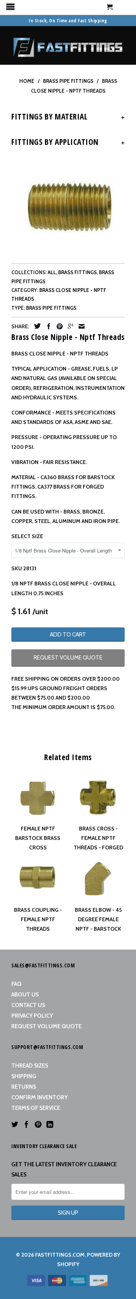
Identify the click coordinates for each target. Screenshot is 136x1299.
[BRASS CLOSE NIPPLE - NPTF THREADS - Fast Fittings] (68, 205)
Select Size (27, 536)
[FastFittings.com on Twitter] (14, 1124)
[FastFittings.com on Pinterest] (38, 1124)
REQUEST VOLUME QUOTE (68, 657)
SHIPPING (23, 1076)
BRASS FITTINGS (77, 272)
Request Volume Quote (46, 1026)
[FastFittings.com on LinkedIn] (49, 1124)
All (52, 272)
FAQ (16, 984)
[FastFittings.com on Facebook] (26, 1124)
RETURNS (23, 1086)
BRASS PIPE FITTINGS (51, 308)
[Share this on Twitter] (35, 326)
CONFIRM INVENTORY (39, 1097)
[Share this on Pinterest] (58, 326)
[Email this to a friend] (80, 326)
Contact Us (28, 1005)
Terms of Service (35, 1108)
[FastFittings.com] (68, 45)
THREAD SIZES (29, 1065)
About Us (25, 994)
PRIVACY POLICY (32, 1015)
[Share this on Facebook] (47, 326)
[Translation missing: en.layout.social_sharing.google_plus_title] (69, 326)
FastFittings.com (60, 1254)
